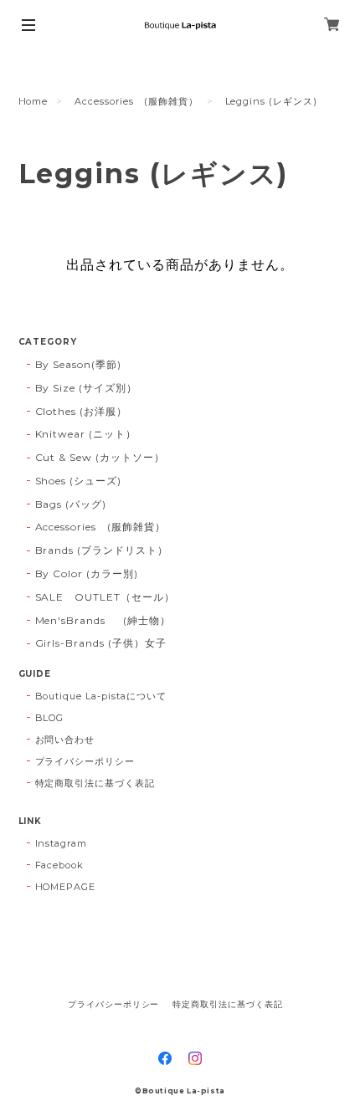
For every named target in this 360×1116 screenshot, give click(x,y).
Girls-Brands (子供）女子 (101, 643)
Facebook (60, 865)
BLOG (49, 718)
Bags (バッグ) (71, 504)
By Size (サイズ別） (86, 387)
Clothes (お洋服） (81, 411)
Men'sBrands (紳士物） (108, 620)
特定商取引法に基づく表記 (95, 783)
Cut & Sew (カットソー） (100, 457)
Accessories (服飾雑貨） (136, 101)
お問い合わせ (65, 739)
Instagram (61, 843)
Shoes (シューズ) (78, 480)
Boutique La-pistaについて (101, 696)
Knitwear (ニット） (85, 433)
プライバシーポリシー (85, 761)
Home (33, 101)
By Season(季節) (78, 364)
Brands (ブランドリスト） (101, 550)
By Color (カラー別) (86, 573)
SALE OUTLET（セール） (105, 597)
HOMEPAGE (65, 887)
